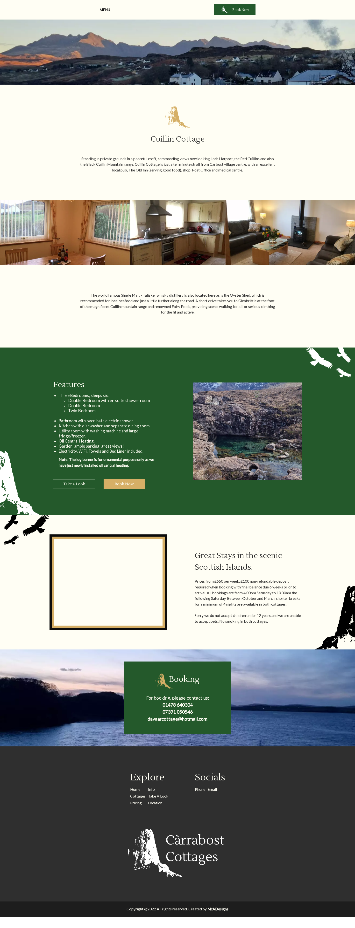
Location (155, 803)
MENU (104, 10)
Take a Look (74, 484)
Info (151, 789)
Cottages (138, 796)
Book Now (240, 10)
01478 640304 (178, 705)
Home (135, 789)
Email (212, 789)
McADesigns (217, 909)
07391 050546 (178, 712)
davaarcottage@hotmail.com (177, 719)
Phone (200, 789)
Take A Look (158, 796)
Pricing (136, 803)
